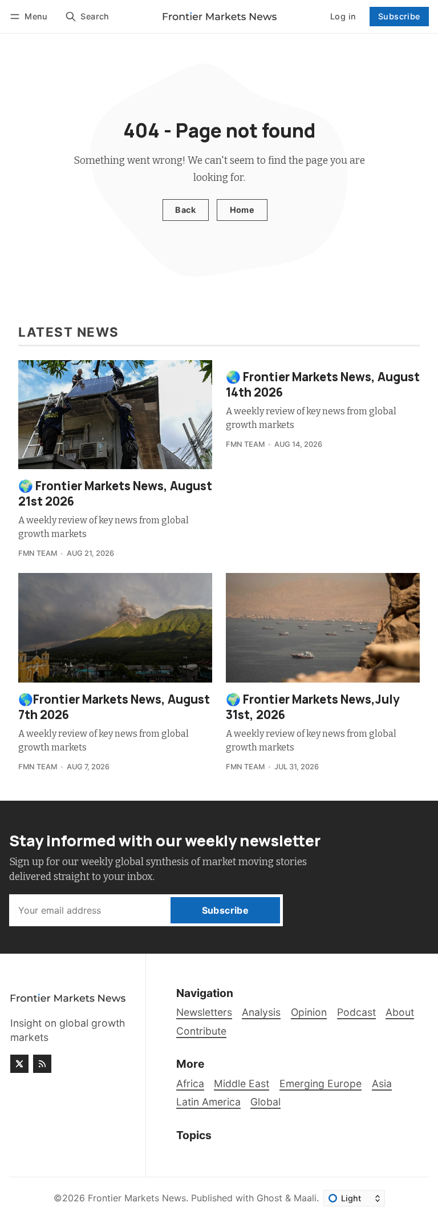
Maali (305, 1198)
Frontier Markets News (137, 1198)
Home (242, 210)
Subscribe (399, 16)
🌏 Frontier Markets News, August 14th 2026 (323, 384)
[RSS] (42, 1064)
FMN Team (37, 553)
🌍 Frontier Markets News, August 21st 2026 (115, 493)
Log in (343, 16)
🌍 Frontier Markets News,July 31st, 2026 (313, 706)
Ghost (269, 1198)
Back (185, 210)
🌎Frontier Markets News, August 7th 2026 (114, 706)
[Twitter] (19, 1064)
